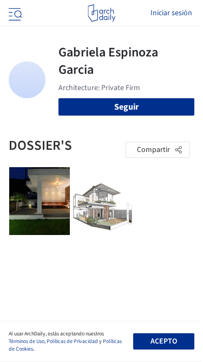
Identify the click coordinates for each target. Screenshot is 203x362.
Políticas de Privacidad (72, 341)
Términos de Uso (26, 341)
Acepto (163, 341)
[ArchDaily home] (101, 13)
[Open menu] (14, 13)
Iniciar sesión (171, 13)
